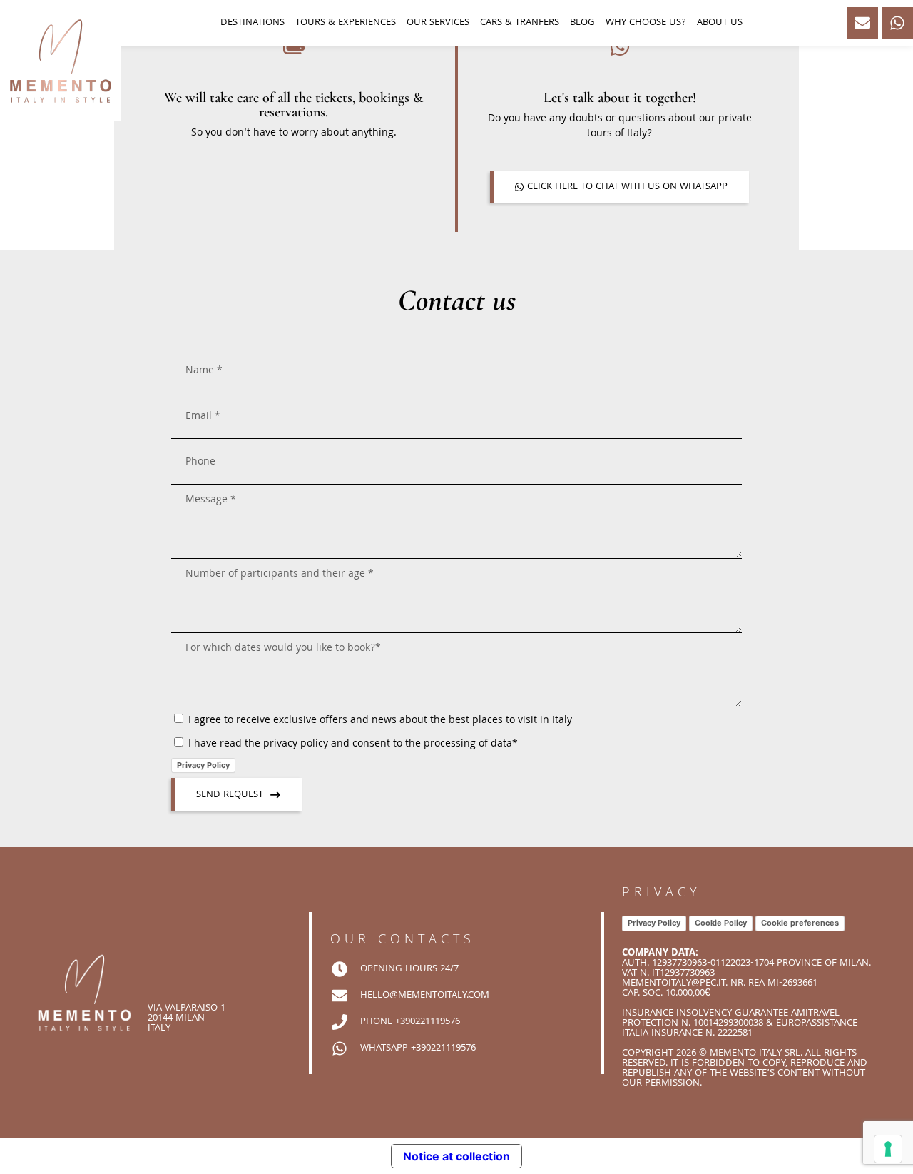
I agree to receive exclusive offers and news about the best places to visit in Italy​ (380, 720)
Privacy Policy (203, 765)
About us (720, 23)
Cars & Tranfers (519, 23)
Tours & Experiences (345, 23)
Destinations (252, 23)
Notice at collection (456, 1156)
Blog (582, 23)
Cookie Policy (721, 923)
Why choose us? (646, 23)
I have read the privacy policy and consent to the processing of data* (353, 744)
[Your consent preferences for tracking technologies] (888, 1149)
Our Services (438, 23)
